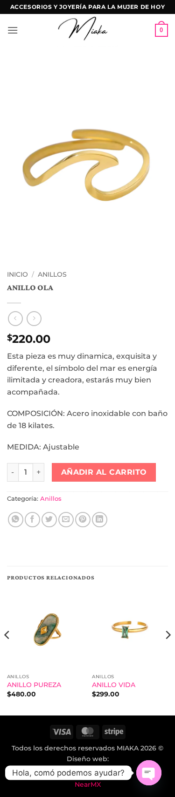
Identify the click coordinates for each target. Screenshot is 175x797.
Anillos (52, 274)
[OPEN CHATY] (148, 772)
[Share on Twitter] (49, 519)
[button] (12, 30)
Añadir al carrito (104, 472)
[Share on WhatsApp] (15, 519)
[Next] (167, 653)
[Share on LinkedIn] (99, 519)
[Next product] (15, 318)
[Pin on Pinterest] (83, 519)
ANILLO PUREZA (34, 684)
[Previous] (7, 653)
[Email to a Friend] (66, 519)
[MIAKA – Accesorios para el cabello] (87, 30)
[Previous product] (34, 318)
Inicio (17, 274)
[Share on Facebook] (32, 519)
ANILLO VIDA (113, 684)
